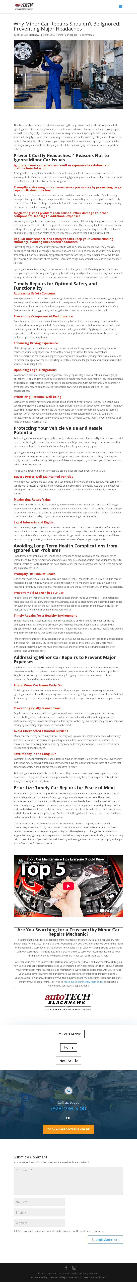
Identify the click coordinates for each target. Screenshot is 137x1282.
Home (68, 1047)
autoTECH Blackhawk (28, 34)
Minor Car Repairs (67, 34)
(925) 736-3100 (68, 1109)
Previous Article (68, 1034)
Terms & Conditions (94, 1277)
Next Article (68, 1060)
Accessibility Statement (64, 1277)
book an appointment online (68, 1129)
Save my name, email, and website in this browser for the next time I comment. (61, 1231)
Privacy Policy (39, 1277)
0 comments (87, 34)
